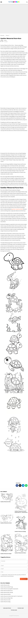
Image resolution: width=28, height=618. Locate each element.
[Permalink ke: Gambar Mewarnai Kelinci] (21, 543)
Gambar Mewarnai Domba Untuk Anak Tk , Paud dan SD (21, 512)
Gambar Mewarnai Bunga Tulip (6, 598)
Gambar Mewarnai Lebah (6, 523)
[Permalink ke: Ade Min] (1, 41)
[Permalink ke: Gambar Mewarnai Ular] (6, 497)
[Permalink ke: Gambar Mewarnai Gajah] (6, 543)
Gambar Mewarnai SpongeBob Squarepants (9, 588)
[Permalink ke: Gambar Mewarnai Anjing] (21, 522)
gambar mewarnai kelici (17, 209)
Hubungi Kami (21, 608)
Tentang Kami (14, 610)
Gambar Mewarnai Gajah (5, 553)
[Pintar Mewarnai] (14, 1)
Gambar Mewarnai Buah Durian (6, 590)
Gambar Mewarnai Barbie (5, 594)
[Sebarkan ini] (17, 485)
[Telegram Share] (23, 485)
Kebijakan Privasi (7, 608)
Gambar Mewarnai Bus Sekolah (6, 592)
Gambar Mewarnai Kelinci (20, 552)
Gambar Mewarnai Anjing (20, 531)
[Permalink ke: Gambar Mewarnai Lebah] (6, 518)
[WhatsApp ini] (26, 485)
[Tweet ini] (20, 485)
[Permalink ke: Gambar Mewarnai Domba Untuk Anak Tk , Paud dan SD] (21, 502)
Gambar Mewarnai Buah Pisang (6, 587)
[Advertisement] (14, 19)
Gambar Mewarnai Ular (5, 501)
